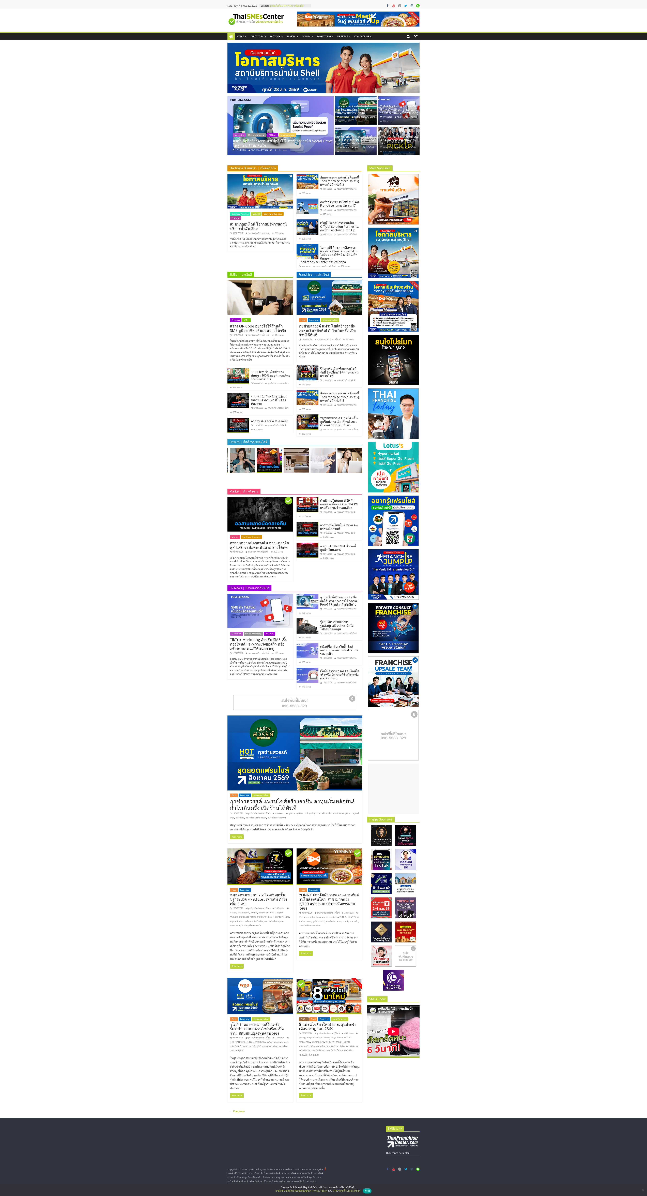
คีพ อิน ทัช (330, 1041)
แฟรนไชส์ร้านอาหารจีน (309, 925)
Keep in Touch (313, 1037)
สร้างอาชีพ (326, 813)
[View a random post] (416, 36)
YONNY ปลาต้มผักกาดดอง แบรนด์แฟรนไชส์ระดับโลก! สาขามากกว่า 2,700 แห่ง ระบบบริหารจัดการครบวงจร (329, 901)
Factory (275, 36)
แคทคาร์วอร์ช (321, 1046)
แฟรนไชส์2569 (318, 1050)
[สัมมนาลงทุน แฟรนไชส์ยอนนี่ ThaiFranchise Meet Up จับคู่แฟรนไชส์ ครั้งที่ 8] (307, 176)
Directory (257, 36)
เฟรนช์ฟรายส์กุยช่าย (341, 813)
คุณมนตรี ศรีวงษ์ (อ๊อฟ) (406, 147)
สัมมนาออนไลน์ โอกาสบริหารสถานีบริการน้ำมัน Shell (258, 226)
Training (235, 218)
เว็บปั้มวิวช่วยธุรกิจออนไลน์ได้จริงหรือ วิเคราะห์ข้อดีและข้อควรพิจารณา (339, 674)
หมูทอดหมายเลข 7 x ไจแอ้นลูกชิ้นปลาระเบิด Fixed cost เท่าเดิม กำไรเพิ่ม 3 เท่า (339, 421)
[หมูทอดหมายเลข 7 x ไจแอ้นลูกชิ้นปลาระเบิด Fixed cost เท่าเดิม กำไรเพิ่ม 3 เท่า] (307, 416)
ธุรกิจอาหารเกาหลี (275, 1042)
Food (303, 320)
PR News (342, 36)
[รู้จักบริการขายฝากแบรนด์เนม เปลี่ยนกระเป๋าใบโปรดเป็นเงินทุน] (307, 620)
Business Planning (240, 213)
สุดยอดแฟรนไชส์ (329, 320)
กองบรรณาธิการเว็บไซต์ (261, 149)
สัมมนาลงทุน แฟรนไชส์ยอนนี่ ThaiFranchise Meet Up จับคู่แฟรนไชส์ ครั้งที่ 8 (339, 181)
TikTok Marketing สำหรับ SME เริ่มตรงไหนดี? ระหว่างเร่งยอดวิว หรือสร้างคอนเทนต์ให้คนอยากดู (283, 143)
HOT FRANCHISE (237, 1042)
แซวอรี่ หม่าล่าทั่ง (336, 1046)
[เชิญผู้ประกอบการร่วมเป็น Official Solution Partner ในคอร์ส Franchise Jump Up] (307, 221)
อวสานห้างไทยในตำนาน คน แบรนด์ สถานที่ (339, 527)
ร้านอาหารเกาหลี (247, 1046)
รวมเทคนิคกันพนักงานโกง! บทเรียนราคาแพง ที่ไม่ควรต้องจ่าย (268, 400)
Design (306, 36)
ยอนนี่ (345, 921)
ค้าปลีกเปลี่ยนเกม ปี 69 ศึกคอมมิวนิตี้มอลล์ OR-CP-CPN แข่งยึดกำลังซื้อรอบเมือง (339, 504)
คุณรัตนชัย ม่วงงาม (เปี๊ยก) (364, 117)
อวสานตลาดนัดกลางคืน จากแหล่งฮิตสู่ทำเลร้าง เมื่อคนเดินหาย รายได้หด (259, 545)
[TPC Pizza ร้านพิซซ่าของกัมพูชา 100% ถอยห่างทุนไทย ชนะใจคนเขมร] (238, 370)
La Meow (325, 1037)
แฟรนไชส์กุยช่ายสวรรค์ (256, 817)
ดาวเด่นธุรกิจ (243, 912)
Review (291, 36)
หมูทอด (254, 912)
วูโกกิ (258, 1046)
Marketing (324, 36)
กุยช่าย (292, 813)
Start (240, 36)
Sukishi (250, 1042)
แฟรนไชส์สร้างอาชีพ (277, 817)
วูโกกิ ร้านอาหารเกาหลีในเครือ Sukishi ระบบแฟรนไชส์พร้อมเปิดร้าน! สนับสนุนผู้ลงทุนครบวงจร (257, 1029)
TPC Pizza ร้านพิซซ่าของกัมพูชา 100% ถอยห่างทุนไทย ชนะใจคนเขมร (270, 375)
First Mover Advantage (309, 917)
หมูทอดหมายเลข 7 (265, 916)
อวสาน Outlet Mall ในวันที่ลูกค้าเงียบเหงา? (338, 548)
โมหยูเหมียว (314, 1054)
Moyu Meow (337, 1037)
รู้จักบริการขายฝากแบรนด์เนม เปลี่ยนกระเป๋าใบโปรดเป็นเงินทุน (288, 7)
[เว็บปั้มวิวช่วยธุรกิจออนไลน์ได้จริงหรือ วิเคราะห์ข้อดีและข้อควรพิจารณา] (307, 669)
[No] (642, 1189)
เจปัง (312, 1046)
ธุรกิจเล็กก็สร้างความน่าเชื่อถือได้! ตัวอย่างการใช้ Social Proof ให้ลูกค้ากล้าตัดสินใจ (356, 140)
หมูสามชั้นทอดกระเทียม (240, 921)
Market (235, 536)
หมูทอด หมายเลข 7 (267, 912)
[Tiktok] (399, 5)
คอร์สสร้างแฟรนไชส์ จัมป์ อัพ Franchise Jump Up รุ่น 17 (339, 204)
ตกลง (367, 1190)
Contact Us (361, 36)
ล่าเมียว (339, 1041)
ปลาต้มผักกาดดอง (334, 921)
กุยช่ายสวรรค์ (302, 813)
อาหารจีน (354, 921)
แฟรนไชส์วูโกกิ (236, 1050)
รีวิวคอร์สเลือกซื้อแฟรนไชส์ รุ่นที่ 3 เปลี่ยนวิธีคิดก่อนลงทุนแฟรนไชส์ (399, 140)
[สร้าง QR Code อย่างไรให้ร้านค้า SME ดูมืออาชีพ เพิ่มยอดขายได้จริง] (260, 282)
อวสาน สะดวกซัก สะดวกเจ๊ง (269, 421)
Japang (302, 1037)
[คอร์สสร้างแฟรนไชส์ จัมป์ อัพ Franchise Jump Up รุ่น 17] (307, 200)
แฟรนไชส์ (240, 817)
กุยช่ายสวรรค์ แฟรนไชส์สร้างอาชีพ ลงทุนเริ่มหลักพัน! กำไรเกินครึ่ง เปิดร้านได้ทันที (354, 109)
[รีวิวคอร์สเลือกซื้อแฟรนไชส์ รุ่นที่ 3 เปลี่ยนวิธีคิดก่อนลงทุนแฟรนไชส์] (399, 128)
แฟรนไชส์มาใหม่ (333, 1050)
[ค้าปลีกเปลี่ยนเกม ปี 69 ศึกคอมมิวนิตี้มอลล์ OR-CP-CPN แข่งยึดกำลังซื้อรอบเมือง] (307, 499)
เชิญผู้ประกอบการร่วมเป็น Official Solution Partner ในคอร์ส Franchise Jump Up (339, 226)
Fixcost (233, 912)
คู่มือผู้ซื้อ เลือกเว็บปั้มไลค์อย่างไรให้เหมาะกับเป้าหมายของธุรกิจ (339, 650)
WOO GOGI (260, 1042)
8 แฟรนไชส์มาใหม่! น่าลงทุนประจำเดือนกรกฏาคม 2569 (327, 1026)
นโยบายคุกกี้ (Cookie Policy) (347, 1190)
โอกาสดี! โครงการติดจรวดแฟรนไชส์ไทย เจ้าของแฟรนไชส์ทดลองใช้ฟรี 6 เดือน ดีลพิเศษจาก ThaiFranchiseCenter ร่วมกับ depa (328, 254)
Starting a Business (273, 213)
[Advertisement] (393, 789)
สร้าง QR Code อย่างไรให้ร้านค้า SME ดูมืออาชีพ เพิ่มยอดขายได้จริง (258, 328)
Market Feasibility (330, 917)
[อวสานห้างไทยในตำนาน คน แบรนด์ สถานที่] (307, 524)
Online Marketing (256, 134)
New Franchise (340, 1019)
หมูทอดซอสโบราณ (247, 916)
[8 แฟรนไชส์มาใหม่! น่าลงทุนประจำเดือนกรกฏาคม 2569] (329, 980)
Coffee (304, 1019)
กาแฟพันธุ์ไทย (318, 1041)
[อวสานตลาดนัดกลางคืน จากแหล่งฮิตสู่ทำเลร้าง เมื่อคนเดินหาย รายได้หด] (260, 499)
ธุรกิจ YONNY (319, 921)
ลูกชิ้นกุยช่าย (314, 813)
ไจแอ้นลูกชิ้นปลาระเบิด (251, 925)
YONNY (343, 917)
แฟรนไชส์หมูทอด (259, 921)
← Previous (237, 1111)
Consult (256, 213)
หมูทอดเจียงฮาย (282, 916)
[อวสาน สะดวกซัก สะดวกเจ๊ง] (238, 420)
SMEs (246, 320)
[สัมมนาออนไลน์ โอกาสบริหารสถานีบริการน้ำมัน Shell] (260, 176)
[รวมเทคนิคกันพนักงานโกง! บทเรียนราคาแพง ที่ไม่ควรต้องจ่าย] (238, 395)
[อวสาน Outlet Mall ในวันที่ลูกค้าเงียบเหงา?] (307, 545)
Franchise (313, 320)
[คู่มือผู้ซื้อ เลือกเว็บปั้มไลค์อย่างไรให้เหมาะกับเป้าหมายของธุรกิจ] (307, 645)
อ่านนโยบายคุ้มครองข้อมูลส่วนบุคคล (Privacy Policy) (301, 1190)
